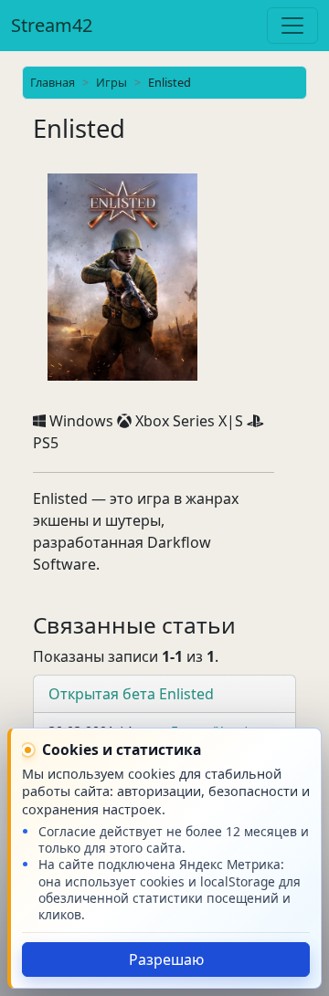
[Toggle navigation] (292, 25)
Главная (52, 82)
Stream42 (51, 25)
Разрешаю (166, 959)
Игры (111, 82)
